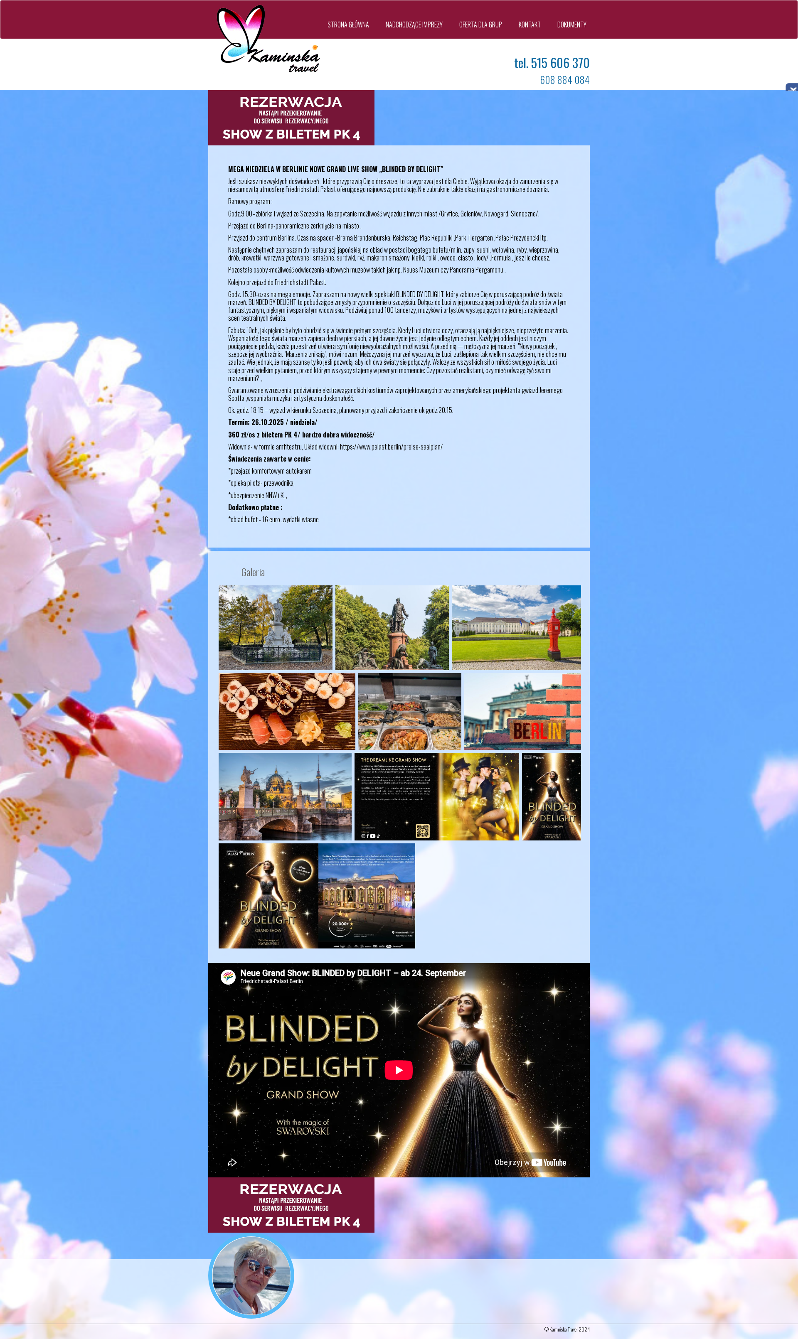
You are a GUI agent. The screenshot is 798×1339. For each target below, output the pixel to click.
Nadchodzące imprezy (414, 24)
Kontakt (530, 24)
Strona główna (348, 24)
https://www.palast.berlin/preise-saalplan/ (391, 447)
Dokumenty (571, 24)
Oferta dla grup (480, 24)
